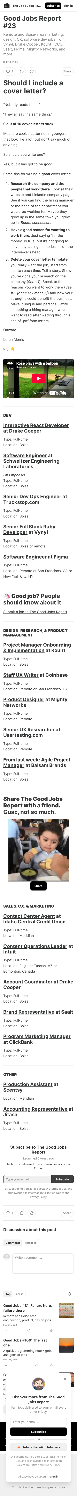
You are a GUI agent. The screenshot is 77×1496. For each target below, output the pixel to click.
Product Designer (23, 699)
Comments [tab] (13, 1243)
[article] (38, 1318)
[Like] (6, 1330)
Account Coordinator (28, 982)
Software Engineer (25, 455)
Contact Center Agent (29, 916)
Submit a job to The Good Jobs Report (35, 612)
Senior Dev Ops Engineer (32, 496)
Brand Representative (28, 1012)
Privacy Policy (51, 1465)
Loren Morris (13, 340)
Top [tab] (8, 1294)
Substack (18, 1487)
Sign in (68, 6)
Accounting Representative (35, 1109)
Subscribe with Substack (41, 1447)
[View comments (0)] (22, 71)
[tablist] (21, 1243)
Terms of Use (58, 1188)
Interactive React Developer (36, 425)
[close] (65, 1379)
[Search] (70, 1294)
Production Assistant (28, 1084)
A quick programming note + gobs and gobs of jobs (27, 1352)
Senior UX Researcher (29, 730)
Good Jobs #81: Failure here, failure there (27, 1308)
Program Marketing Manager (37, 1036)
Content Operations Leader (35, 946)
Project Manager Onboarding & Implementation (37, 647)
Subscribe (53, 6)
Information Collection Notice (46, 1193)
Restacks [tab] (30, 1243)
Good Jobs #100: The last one (25, 1342)
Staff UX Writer (21, 675)
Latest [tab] (19, 1294)
